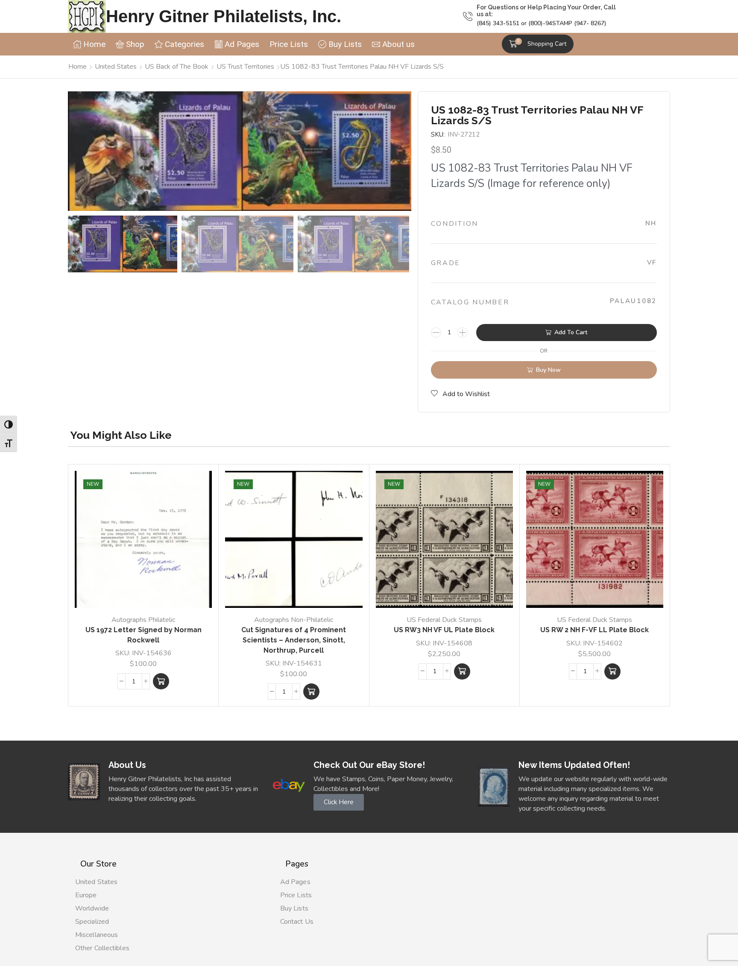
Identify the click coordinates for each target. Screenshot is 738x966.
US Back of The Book (176, 66)
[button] (538, 44)
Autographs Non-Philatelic (293, 620)
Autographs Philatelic (143, 620)
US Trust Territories (245, 66)
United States (116, 66)
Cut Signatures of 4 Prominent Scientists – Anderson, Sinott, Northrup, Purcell (293, 640)
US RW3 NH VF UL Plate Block (444, 630)
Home (77, 66)
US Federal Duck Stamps (444, 620)
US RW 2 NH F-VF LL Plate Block (594, 630)
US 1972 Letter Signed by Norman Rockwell (143, 635)
